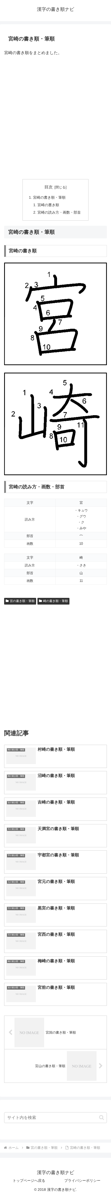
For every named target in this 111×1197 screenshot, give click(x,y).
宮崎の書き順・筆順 (49, 197)
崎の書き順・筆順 (55, 601)
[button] (101, 1117)
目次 (48, 187)
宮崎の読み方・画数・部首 (59, 212)
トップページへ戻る (29, 1180)
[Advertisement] (55, 118)
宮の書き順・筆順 (22, 601)
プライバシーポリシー (82, 1180)
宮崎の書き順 (48, 205)
